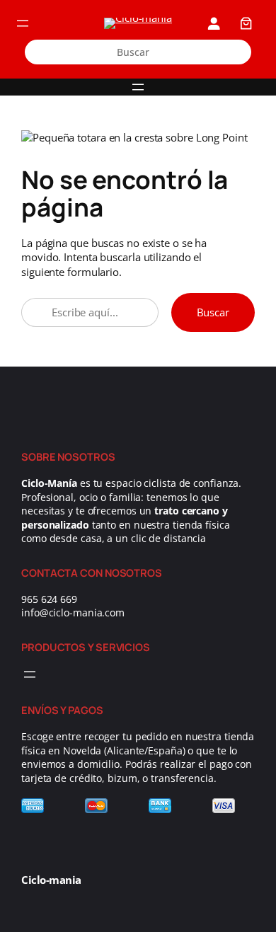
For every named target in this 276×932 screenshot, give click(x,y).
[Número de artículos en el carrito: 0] (245, 23)
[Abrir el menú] (22, 23)
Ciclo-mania (51, 880)
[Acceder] (213, 23)
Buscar (213, 312)
